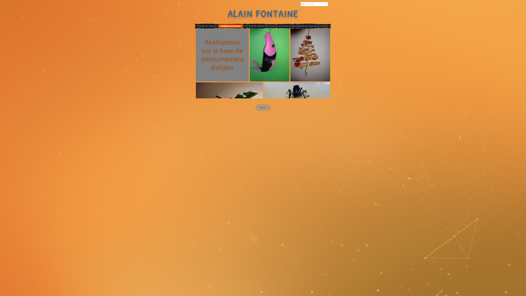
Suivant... (263, 107)
